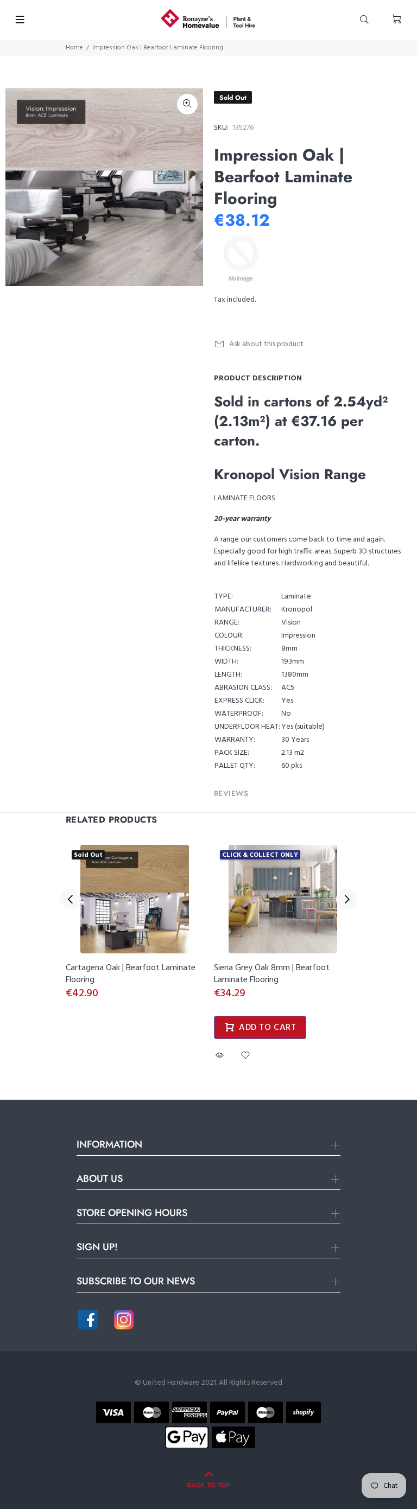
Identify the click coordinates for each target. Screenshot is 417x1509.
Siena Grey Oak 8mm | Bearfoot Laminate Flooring (272, 974)
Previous (70, 899)
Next (346, 899)
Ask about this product (266, 344)
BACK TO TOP (208, 1485)
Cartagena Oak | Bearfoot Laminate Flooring (130, 974)
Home (74, 47)
